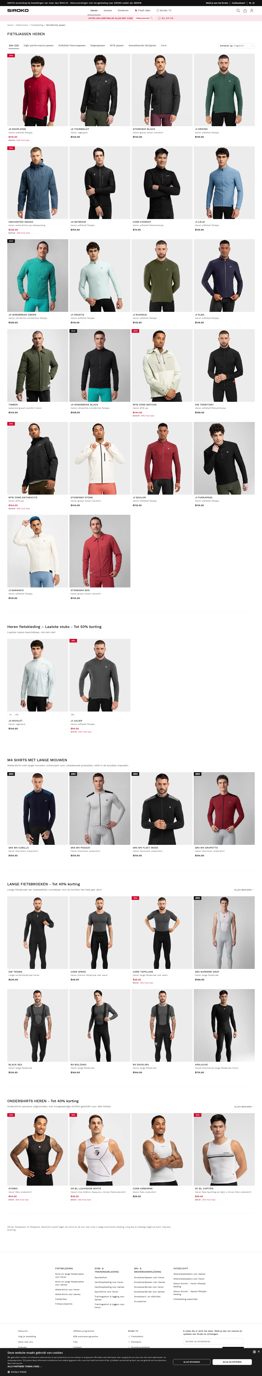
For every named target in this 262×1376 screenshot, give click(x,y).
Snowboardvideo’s (140, 1347)
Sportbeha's (101, 1277)
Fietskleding (64, 1268)
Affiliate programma (83, 1331)
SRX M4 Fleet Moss (145, 847)
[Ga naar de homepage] (18, 10)
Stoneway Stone (82, 497)
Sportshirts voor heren (106, 1291)
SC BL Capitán (204, 1188)
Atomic (13, 1188)
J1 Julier (76, 720)
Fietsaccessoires (63, 1304)
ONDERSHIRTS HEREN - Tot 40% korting (43, 1101)
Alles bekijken (243, 890)
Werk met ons (25, 1342)
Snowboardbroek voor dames (149, 1291)
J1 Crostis (77, 314)
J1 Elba (199, 314)
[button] (87, 1366)
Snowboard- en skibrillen (147, 1296)
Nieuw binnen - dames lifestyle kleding (189, 1293)
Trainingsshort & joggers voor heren (109, 1306)
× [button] (258, 1352)
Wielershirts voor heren (67, 1289)
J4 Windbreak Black (84, 404)
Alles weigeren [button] (191, 1362)
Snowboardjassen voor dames (149, 1282)
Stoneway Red (80, 590)
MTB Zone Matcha (145, 404)
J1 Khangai (140, 314)
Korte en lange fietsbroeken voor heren (69, 1275)
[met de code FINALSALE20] (151, 18)
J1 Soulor (139, 497)
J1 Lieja (200, 221)
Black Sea (15, 1064)
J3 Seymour (78, 221)
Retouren (23, 1331)
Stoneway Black (144, 129)
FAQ (75, 1342)
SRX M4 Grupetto (206, 847)
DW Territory (204, 404)
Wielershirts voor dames (67, 1294)
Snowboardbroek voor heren (149, 1287)
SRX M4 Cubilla (18, 847)
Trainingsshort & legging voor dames (109, 1298)
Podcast (22, 1347)
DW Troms (15, 971)
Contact (77, 1347)
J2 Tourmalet (80, 129)
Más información (15, 1363)
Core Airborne (143, 1188)
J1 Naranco (16, 590)
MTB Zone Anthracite (22, 497)
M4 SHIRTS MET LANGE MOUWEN (37, 760)
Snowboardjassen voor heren (149, 1277)
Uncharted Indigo (20, 221)
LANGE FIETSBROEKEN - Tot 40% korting (43, 884)
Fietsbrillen (61, 1299)
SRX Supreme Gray (207, 971)
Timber (13, 404)
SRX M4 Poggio (80, 847)
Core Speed (78, 971)
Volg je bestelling (27, 1336)
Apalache (201, 1064)
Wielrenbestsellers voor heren (189, 1279)
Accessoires (140, 1301)
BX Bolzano (78, 1064)
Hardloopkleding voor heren (109, 1282)
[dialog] (131, 1362)
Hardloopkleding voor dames (109, 1287)
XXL (17, 714)
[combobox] (254, 1351)
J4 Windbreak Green (22, 314)
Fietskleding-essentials (185, 1299)
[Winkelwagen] (245, 10)
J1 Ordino (201, 129)
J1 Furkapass (203, 497)
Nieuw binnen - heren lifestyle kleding (189, 1285)
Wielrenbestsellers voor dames (189, 1274)
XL (10, 714)
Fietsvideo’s (137, 1336)
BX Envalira (141, 1064)
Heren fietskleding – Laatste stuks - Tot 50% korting (54, 627)
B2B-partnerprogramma (85, 1336)
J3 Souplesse (17, 129)
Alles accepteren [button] (232, 1362)
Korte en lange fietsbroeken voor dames (69, 1283)
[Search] (238, 11)
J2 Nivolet (15, 720)
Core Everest (142, 221)
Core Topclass (143, 971)
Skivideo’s (136, 1342)
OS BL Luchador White (86, 1188)
